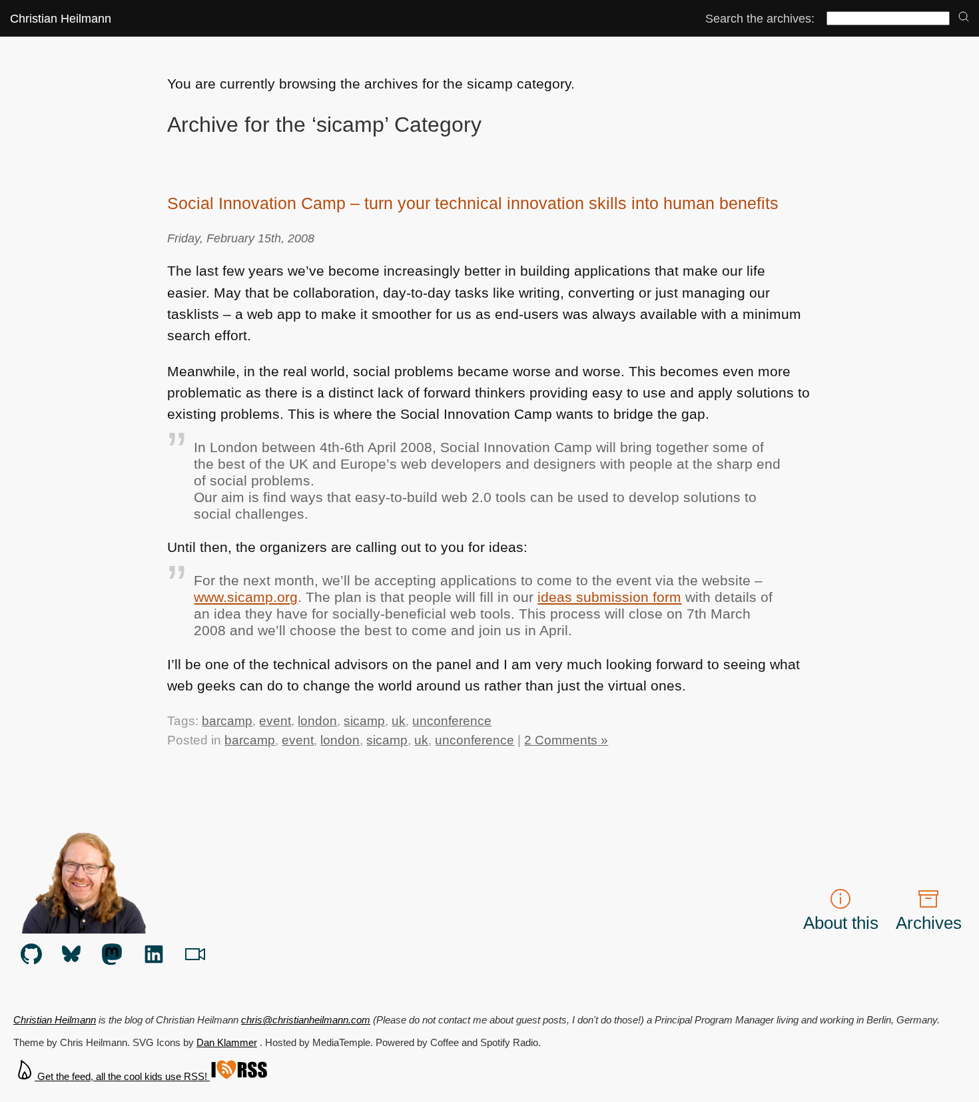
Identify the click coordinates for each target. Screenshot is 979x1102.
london (317, 720)
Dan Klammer (226, 1042)
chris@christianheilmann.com (305, 1019)
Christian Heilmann (60, 18)
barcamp (227, 720)
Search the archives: (760, 18)
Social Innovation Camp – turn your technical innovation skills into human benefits (473, 203)
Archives (929, 923)
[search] (963, 17)
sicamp (364, 720)
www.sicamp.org (246, 597)
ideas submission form (609, 597)
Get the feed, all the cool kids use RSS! (122, 1076)
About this (840, 923)
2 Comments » (566, 739)
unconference (451, 720)
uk (399, 720)
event (275, 720)
